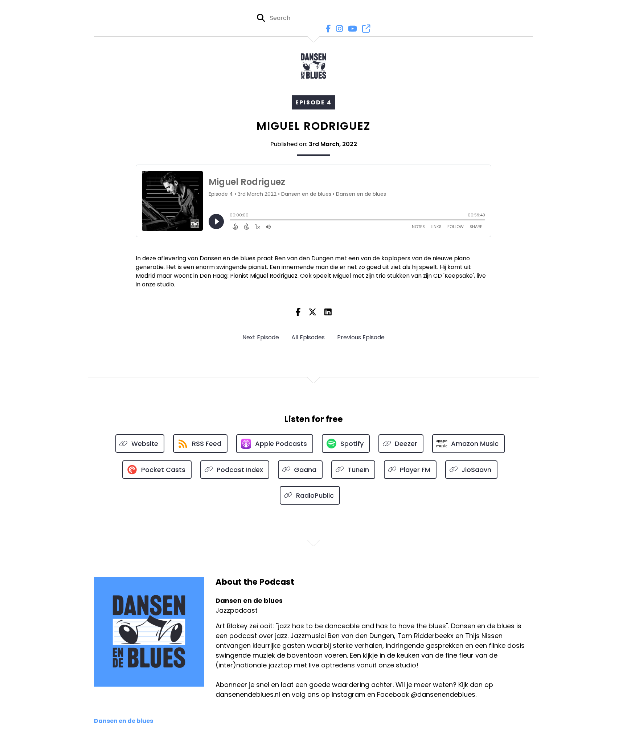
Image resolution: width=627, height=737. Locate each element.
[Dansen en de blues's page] (364, 28)
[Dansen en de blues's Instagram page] (337, 28)
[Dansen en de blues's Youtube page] (350, 28)
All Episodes (308, 337)
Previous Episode (361, 337)
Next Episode (260, 337)
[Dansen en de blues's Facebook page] (326, 28)
